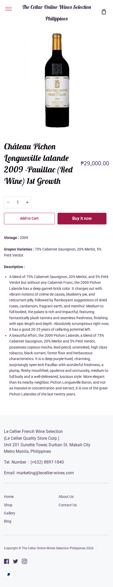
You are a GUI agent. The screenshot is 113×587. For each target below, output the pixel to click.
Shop (8, 505)
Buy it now (82, 218)
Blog (7, 521)
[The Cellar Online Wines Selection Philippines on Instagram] (24, 561)
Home (9, 496)
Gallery (9, 513)
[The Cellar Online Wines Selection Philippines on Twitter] (15, 561)
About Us (66, 496)
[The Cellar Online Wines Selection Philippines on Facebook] (6, 561)
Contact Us (68, 505)
